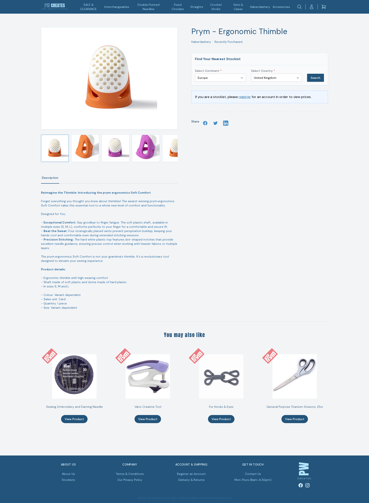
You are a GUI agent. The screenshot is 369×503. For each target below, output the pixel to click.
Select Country (263, 71)
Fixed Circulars (178, 7)
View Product (74, 419)
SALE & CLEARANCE (88, 7)
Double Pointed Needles (149, 7)
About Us (68, 474)
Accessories (281, 7)
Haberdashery (260, 7)
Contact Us (253, 474)
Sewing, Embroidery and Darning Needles (75, 407)
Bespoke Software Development (211, 498)
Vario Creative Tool (148, 407)
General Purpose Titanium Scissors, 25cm (295, 407)
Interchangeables (116, 7)
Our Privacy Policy (129, 480)
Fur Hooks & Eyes (221, 407)
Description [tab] (50, 178)
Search (315, 78)
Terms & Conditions (130, 474)
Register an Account (191, 474)
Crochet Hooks (216, 7)
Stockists (68, 480)
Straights (196, 7)
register (245, 97)
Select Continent (208, 71)
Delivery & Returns (191, 480)
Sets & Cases (238, 7)
